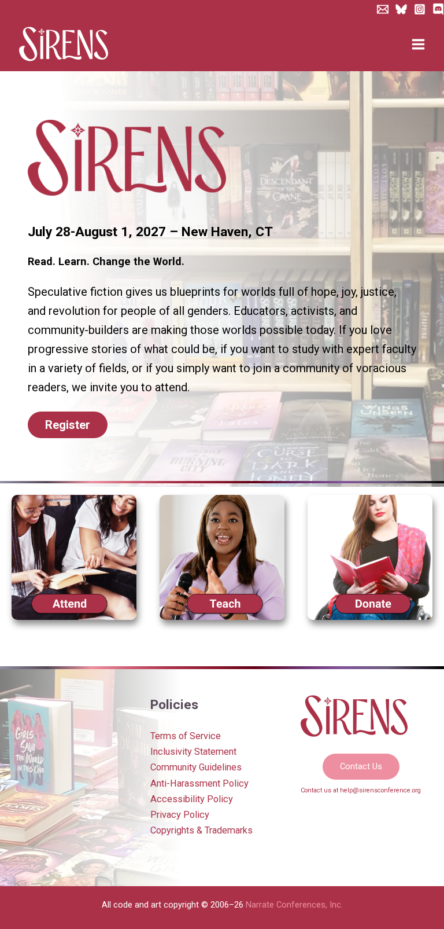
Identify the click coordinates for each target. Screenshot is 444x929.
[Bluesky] (401, 9)
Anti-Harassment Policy (199, 783)
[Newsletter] (382, 9)
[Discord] (438, 9)
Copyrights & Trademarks (201, 830)
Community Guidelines (196, 767)
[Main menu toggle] (418, 44)
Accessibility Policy (191, 799)
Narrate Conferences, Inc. (294, 904)
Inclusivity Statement (193, 751)
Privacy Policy (179, 814)
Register (67, 425)
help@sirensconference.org (380, 790)
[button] (361, 767)
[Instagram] (420, 9)
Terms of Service (185, 735)
